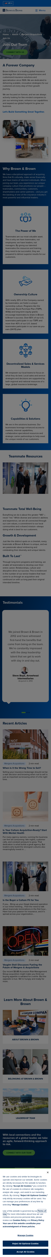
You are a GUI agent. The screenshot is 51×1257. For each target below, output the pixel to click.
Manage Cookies (25, 1235)
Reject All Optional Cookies (25, 1243)
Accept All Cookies (26, 1251)
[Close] (48, 1172)
